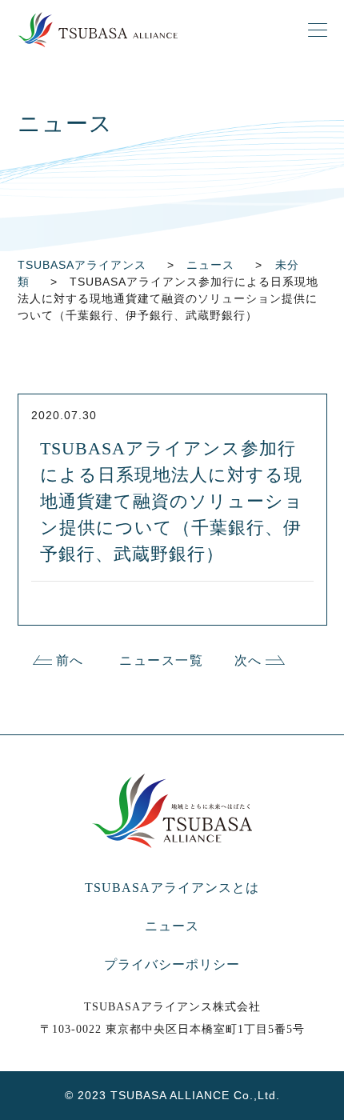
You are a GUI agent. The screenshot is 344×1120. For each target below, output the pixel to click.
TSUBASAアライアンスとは (172, 887)
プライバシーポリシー (172, 964)
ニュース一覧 (161, 660)
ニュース (172, 926)
